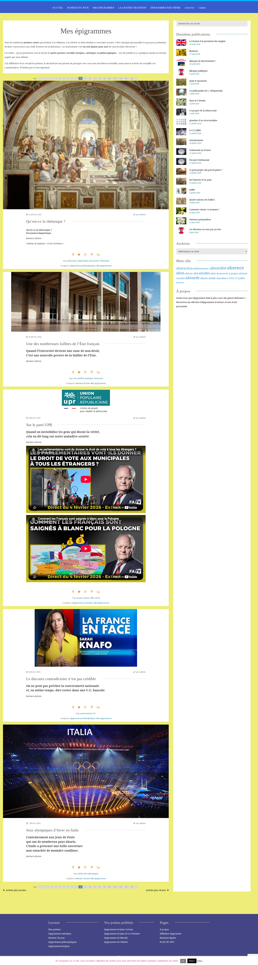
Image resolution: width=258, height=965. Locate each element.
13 (95, 78)
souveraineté (86, 713)
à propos (233, 273)
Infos (199, 960)
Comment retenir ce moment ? (204, 209)
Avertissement (196, 140)
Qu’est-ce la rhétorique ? (45, 221)
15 (104, 78)
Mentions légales (168, 937)
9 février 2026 (34, 418)
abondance (222, 278)
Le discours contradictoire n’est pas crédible (61, 679)
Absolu (204, 278)
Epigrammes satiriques (82, 602)
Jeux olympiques (91, 873)
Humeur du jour (83, 383)
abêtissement (201, 268)
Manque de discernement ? (202, 61)
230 (120, 78)
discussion (72, 260)
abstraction (184, 268)
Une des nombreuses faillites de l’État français (62, 344)
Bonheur (193, 51)
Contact (202, 7)
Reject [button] (192, 961)
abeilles (204, 273)
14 (99, 78)
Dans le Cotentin (197, 100)
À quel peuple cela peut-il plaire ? (205, 169)
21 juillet (240, 278)
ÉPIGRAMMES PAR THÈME (165, 7)
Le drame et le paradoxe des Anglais (207, 41)
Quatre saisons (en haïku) (202, 199)
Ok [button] (183, 961)
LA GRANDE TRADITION (132, 7)
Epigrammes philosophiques (82, 265)
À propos (164, 929)
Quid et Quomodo (198, 80)
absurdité (218, 268)
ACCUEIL (57, 7)
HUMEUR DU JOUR (78, 7)
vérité (97, 598)
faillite (81, 378)
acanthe (180, 278)
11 (85, 78)
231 (126, 78)
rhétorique (104, 260)
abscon (189, 273)
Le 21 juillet (195, 130)
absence (235, 268)
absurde (193, 277)
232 (131, 78)
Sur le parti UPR (39, 425)
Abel (195, 273)
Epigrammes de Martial (116, 937)
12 (90, 78)
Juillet (192, 189)
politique (89, 378)
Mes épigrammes (104, 265)
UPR (92, 598)
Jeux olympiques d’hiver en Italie (52, 830)
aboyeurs (180, 282)
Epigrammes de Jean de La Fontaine (122, 933)
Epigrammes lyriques (59, 946)
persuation (94, 260)
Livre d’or (189, 7)
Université (98, 378)
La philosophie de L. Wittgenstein (206, 90)
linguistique (82, 260)
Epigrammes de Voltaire (116, 942)
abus (180, 272)
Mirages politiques (198, 70)
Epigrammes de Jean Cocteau (118, 929)
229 (115, 78)
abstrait (243, 273)
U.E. (94, 713)
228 (109, 78)
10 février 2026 (35, 336)
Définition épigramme (170, 933)
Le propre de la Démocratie (203, 110)
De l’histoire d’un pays (200, 179)
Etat (75, 378)
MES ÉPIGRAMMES (103, 7)
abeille (212, 278)
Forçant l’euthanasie (199, 159)
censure (80, 598)
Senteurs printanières (200, 219)
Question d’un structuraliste (203, 120)
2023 (231, 278)
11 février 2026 (35, 214)
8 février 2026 (34, 672)
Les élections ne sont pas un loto (205, 229)
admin (143, 214)
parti (86, 598)
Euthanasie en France (200, 150)
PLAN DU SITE (167, 942)
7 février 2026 (34, 823)
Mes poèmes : (55, 929)
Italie (80, 873)
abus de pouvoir (219, 273)
